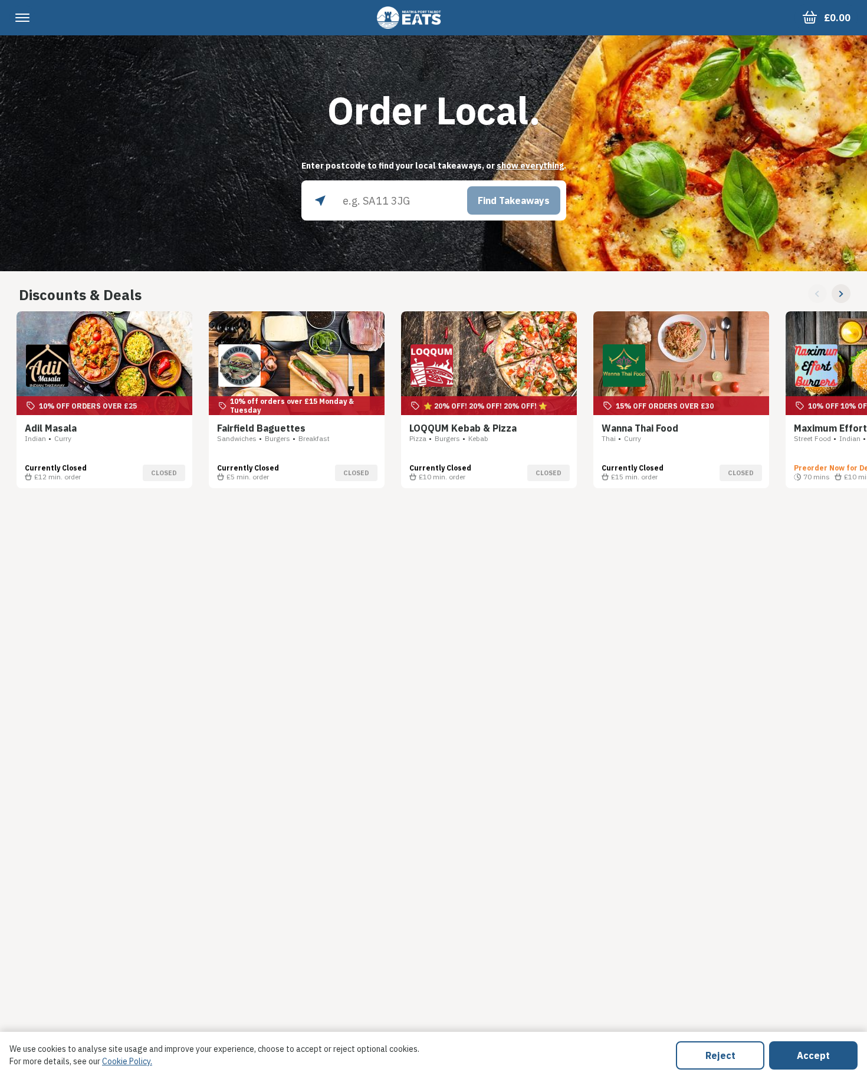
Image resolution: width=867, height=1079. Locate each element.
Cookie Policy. (127, 1061)
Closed (164, 473)
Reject (720, 1055)
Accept (813, 1055)
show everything (530, 165)
